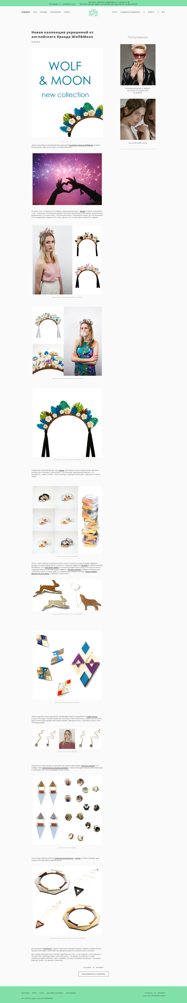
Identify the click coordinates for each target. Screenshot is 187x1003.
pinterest (100, 967)
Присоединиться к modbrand (93, 974)
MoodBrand (71, 993)
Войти (151, 12)
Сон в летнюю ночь (138, 143)
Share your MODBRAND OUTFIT (154, 996)
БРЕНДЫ (43, 12)
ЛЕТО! (114, 12)
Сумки (67, 12)
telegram (87, 967)
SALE (35, 12)
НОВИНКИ (26, 12)
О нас (41, 993)
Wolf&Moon (47, 949)
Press (34, 993)
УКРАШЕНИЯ (55, 12)
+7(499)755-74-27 (68, 4)
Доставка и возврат (55, 993)
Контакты (25, 993)
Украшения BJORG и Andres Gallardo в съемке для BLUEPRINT (138, 90)
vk (71, 142)
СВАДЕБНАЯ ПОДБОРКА (130, 12)
